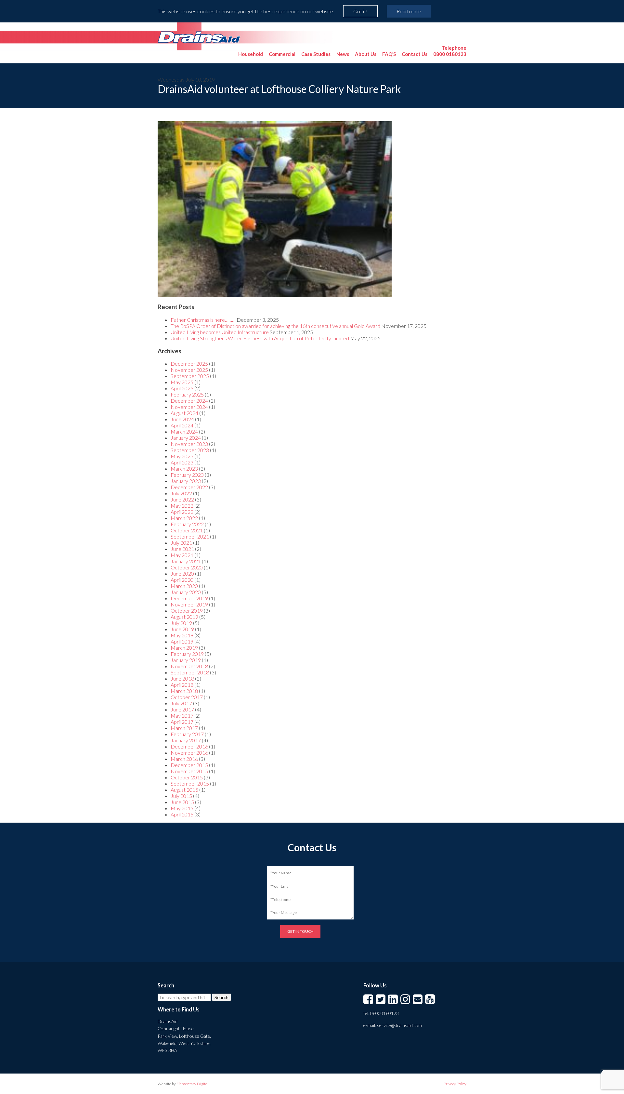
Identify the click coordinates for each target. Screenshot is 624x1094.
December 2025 (189, 363)
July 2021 (181, 543)
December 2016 (189, 746)
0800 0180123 (449, 51)
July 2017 (181, 703)
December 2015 (189, 765)
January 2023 (186, 481)
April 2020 (182, 580)
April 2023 (182, 462)
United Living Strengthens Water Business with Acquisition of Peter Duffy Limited (260, 338)
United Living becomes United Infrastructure (220, 332)
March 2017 (184, 728)
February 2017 (187, 734)
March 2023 (184, 468)
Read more (408, 11)
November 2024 (189, 407)
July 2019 (181, 623)
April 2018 (182, 685)
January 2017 (186, 740)
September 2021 (190, 536)
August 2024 (184, 413)
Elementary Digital (192, 1083)
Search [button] (221, 997)
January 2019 (186, 660)
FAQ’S (389, 54)
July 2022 (181, 493)
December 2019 (189, 598)
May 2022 (182, 505)
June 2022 (182, 499)
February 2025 (187, 394)
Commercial (282, 54)
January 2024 (186, 438)
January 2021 (186, 561)
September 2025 (190, 376)
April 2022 (182, 512)
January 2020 (186, 592)
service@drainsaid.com (399, 1025)
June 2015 (182, 802)
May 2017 (182, 715)
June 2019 (182, 629)
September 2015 (190, 783)
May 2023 (182, 456)
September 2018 (190, 672)
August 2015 (184, 790)
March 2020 (184, 586)
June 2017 (182, 709)
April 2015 (182, 814)
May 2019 (182, 635)
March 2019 (184, 648)
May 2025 (182, 382)
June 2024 (182, 419)
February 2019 (187, 654)
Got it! (360, 11)
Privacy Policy (455, 1083)
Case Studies (316, 54)
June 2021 (182, 549)
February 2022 (187, 524)
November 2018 (189, 666)
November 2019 (189, 604)
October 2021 (187, 530)
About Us (365, 54)
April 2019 (182, 641)
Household (250, 54)
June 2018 (182, 678)
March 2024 (184, 431)
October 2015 (187, 777)
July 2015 (181, 796)
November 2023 (189, 444)
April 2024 (182, 425)
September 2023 (190, 450)
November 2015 (189, 771)
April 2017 (182, 722)
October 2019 (187, 610)
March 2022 (184, 518)
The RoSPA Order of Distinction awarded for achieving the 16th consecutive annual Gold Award (275, 326)
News (342, 54)
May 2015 (182, 808)
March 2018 (184, 691)
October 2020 (187, 567)
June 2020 (182, 573)
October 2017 (187, 697)
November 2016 (189, 752)
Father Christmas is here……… (203, 320)
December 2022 (189, 487)
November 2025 (189, 370)
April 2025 (182, 388)
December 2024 (189, 400)
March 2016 (184, 759)
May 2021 (182, 555)
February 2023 (187, 475)
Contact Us (414, 54)
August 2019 (184, 617)
